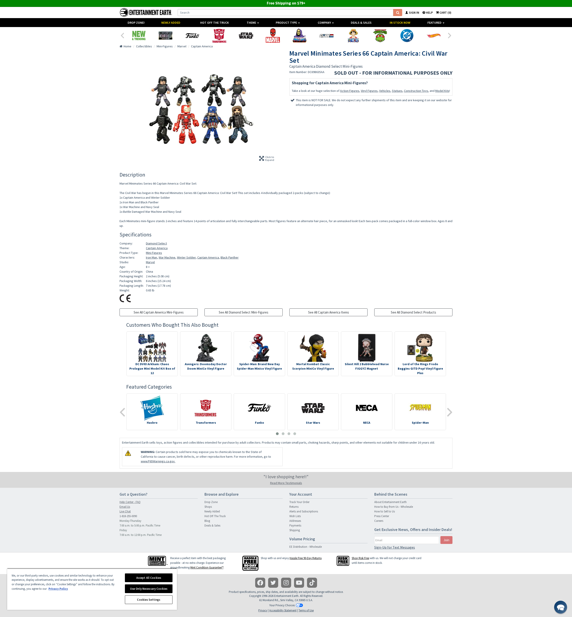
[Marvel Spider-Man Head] (273, 35)
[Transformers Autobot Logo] (219, 35)
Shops (208, 507)
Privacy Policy (58, 589)
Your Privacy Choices (282, 605)
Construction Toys (416, 91)
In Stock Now (400, 23)
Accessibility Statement (283, 610)
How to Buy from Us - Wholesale (393, 507)
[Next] (449, 35)
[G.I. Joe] (326, 35)
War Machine (167, 257)
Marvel (150, 262)
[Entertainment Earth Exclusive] (165, 35)
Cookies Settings (148, 600)
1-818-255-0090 (128, 516)
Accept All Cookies (148, 578)
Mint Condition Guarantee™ (206, 567)
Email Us (125, 507)
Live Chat (125, 511)
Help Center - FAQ (130, 502)
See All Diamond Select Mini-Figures (243, 312)
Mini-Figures (154, 253)
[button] (560, 607)
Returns (294, 507)
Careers (378, 521)
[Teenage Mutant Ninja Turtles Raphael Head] (380, 35)
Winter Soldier (186, 257)
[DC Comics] (407, 35)
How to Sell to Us (384, 511)
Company (325, 23)
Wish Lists (295, 516)
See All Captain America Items (328, 312)
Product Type (287, 23)
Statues (397, 91)
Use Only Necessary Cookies (148, 589)
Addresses (295, 521)
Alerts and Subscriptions (303, 511)
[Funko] (192, 35)
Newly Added (170, 23)
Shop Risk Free (360, 558)
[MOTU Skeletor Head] (299, 35)
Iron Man (151, 257)
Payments (295, 525)
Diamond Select (156, 243)
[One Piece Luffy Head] (353, 35)
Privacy (262, 610)
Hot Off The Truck (214, 23)
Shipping (294, 530)
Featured (434, 23)
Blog (207, 521)
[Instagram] (286, 583)
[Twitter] (273, 583)
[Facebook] (260, 583)
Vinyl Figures (369, 91)
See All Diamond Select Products (413, 312)
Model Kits (442, 91)
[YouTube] (299, 583)
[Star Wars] (246, 35)
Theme (252, 23)
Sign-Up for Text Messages (394, 547)
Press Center (381, 516)
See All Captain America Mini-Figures (159, 312)
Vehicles (384, 91)
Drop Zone (211, 502)
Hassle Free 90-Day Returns (306, 558)
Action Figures (349, 91)
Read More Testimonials (286, 483)
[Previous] (122, 35)
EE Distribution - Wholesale (305, 547)
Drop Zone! (136, 23)
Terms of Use (306, 610)
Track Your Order (299, 502)
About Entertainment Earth (390, 502)
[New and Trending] (138, 35)
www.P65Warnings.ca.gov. (158, 461)
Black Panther (230, 257)
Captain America (157, 248)
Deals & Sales (361, 23)
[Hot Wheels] (433, 35)
